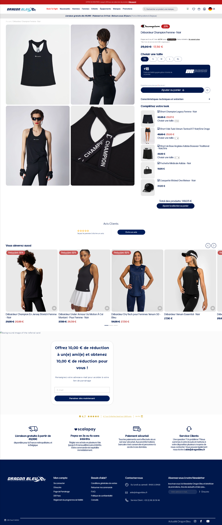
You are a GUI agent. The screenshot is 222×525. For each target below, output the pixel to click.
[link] (175, 71)
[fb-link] (200, 521)
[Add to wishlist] (207, 90)
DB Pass (57, 496)
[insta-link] (194, 521)
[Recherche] (144, 9)
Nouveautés (65, 9)
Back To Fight (52, 9)
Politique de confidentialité (101, 496)
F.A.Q (93, 491)
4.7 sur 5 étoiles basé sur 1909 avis (117, 416)
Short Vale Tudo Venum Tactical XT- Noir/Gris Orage (185, 129)
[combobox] (160, 9)
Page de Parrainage (62, 491)
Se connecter (59, 483)
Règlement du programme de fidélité (68, 500)
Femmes (85, 9)
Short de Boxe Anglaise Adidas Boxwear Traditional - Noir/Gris (183, 147)
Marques (116, 9)
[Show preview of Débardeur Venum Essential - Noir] (212, 308)
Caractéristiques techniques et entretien (162, 99)
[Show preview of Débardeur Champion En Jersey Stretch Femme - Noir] (54, 308)
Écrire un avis (131, 232)
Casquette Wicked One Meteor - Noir (178, 180)
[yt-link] (206, 521)
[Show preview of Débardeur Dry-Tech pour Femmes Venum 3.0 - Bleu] (160, 308)
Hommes (76, 9)
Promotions (127, 9)
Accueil (8, 21)
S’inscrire (57, 487)
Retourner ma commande (101, 487)
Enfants (94, 9)
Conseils (94, 500)
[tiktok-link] (213, 521)
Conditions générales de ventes (104, 483)
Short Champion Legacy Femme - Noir (178, 111)
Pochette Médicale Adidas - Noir (175, 163)
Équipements (105, 9)
